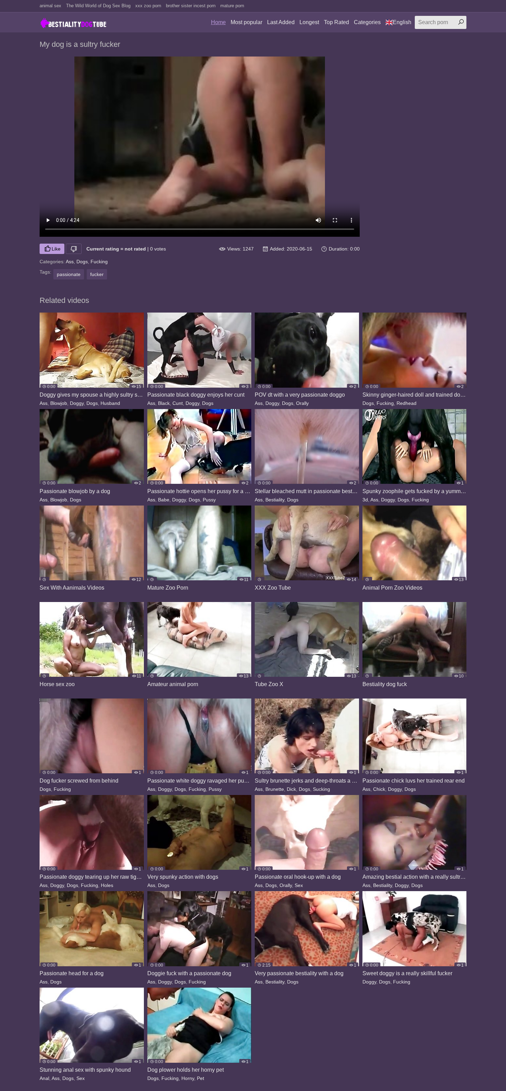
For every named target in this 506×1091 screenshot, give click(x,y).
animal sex (50, 5)
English (402, 22)
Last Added (281, 22)
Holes (107, 885)
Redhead (407, 403)
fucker (97, 274)
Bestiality (274, 499)
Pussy (209, 499)
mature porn (232, 5)
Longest (309, 22)
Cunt (177, 403)
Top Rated (336, 22)
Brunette (274, 789)
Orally (302, 403)
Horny (187, 1078)
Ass (70, 261)
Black (164, 403)
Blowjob (58, 403)
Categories (367, 22)
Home (218, 22)
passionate (69, 274)
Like (56, 249)
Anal (44, 1078)
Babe (163, 499)
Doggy (77, 403)
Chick (379, 789)
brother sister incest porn (190, 5)
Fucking (99, 261)
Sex (299, 885)
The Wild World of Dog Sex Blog (98, 5)
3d (365, 499)
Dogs (82, 261)
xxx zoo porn (148, 5)
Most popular (246, 22)
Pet (200, 1078)
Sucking (321, 789)
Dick (291, 789)
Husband (110, 403)
